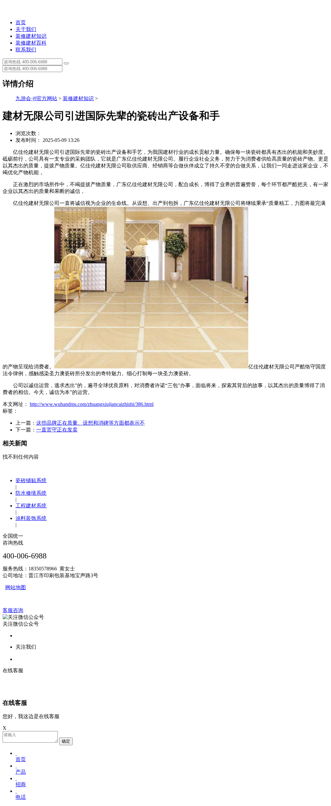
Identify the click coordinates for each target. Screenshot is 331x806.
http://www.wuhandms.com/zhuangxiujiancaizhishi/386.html (92, 404)
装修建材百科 (31, 43)
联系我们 (26, 49)
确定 (66, 741)
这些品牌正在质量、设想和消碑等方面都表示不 (90, 423)
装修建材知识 (31, 36)
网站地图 (15, 587)
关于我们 (26, 29)
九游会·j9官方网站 (36, 98)
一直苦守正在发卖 (57, 429)
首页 (21, 22)
